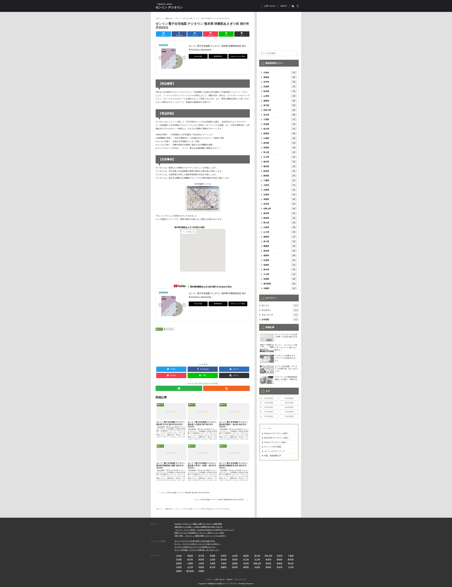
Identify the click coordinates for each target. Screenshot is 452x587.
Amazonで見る (198, 56)
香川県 (279, 241)
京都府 (279, 195)
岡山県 (279, 223)
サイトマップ (240, 579)
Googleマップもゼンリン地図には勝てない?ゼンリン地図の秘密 (198, 524)
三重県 (279, 180)
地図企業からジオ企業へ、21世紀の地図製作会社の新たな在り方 (198, 527)
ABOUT (230, 579)
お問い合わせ (219, 579)
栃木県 (279, 129)
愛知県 (279, 166)
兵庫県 (279, 190)
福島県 (279, 101)
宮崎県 (279, 279)
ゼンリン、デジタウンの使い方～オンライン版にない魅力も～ (197, 544)
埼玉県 (279, 115)
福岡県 (279, 255)
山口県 (279, 232)
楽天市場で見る (218, 56)
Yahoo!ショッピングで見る (238, 56)
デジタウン (279, 310)
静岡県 (279, 176)
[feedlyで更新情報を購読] (179, 388)
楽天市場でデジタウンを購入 (276, 438)
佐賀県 (279, 260)
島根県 (279, 218)
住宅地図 (279, 319)
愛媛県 (279, 246)
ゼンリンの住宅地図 (272, 447)
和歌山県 (279, 209)
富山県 (279, 152)
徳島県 (279, 237)
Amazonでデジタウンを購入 (276, 433)
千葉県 (279, 119)
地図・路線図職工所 (272, 456)
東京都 (279, 105)
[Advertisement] (168, 345)
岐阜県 (279, 171)
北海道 (279, 73)
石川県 (279, 157)
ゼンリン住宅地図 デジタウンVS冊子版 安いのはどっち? (196, 550)
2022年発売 (169, 329)
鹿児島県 (279, 284)
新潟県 (279, 143)
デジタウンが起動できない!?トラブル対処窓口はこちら (194, 547)
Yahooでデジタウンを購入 (275, 442)
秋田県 (279, 91)
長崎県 (279, 265)
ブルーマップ (279, 315)
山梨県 (279, 138)
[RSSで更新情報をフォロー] (226, 388)
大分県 (279, 274)
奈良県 (279, 204)
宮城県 (279, 87)
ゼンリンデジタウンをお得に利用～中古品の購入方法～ (195, 541)
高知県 (279, 251)
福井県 (279, 162)
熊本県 (160, 329)
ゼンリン (279, 305)
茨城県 (279, 124)
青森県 (279, 77)
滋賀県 (279, 199)
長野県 (279, 148)
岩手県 (279, 82)
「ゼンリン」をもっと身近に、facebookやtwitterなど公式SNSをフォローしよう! (204, 530)
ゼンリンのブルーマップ (274, 451)
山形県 (279, 96)
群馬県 (279, 133)
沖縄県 (279, 288)
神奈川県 (279, 110)
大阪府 (279, 185)
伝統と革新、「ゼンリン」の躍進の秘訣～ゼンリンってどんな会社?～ (200, 536)
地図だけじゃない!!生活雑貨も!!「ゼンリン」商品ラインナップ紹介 (199, 533)
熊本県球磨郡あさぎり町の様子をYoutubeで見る (211, 287)
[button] (296, 53)
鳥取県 (279, 213)
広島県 (279, 227)
